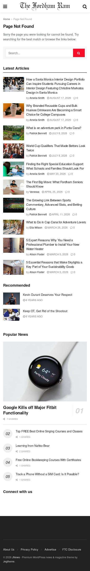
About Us (8, 549)
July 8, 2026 (59, 155)
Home (6, 19)
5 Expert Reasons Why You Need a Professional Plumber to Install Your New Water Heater (52, 244)
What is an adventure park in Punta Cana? (53, 127)
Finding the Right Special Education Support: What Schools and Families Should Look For (55, 166)
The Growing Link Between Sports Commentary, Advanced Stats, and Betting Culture (54, 204)
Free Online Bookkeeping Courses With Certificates (48, 460)
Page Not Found (22, 19)
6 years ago (33, 300)
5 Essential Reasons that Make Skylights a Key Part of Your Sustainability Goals (54, 264)
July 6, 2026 (59, 133)
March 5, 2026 (58, 254)
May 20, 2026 (57, 173)
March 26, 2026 (57, 227)
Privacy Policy (29, 549)
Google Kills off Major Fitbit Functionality (29, 410)
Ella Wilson (36, 227)
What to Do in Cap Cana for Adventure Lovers (56, 222)
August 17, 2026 (60, 98)
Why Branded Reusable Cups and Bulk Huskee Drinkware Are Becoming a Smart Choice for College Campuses (53, 109)
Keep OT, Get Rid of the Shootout (45, 311)
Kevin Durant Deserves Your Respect (47, 295)
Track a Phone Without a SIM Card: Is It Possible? (47, 474)
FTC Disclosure (71, 549)
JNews (16, 557)
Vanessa (34, 191)
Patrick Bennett (38, 133)
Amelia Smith (37, 98)
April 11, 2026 (60, 214)
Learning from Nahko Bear (32, 445)
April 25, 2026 (53, 191)
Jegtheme (8, 561)
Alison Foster (37, 254)
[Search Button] (79, 53)
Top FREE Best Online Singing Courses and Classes (49, 431)
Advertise (50, 549)
